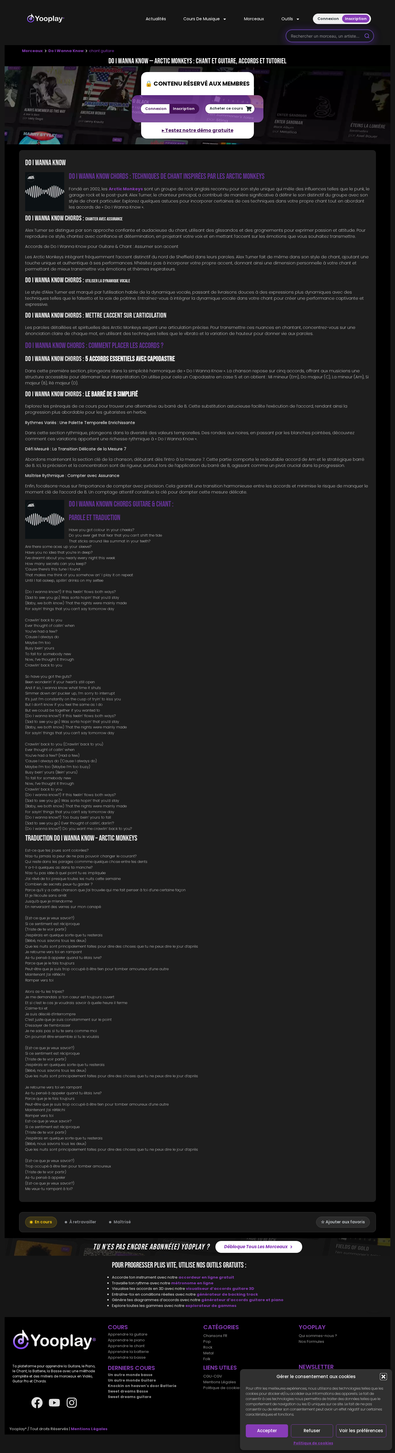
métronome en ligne (192, 1283)
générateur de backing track (227, 1294)
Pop (207, 1341)
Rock (208, 1347)
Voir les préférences (361, 1431)
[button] (383, 1377)
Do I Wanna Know (66, 51)
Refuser (312, 1431)
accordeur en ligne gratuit (206, 1277)
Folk (207, 1359)
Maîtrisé (122, 1222)
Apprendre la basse (127, 1357)
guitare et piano (266, 1300)
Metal (208, 1353)
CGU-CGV (212, 1376)
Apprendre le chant (126, 1346)
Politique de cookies (313, 1443)
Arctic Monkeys (126, 189)
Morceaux (254, 19)
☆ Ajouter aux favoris (343, 1222)
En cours (43, 1222)
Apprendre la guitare (127, 1334)
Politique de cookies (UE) (226, 1388)
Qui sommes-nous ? (318, 1335)
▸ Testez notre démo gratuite (197, 130)
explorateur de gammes (211, 1305)
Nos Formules (311, 1341)
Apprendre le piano (126, 1340)
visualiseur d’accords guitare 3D (220, 1288)
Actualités (156, 19)
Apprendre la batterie (128, 1351)
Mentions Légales (219, 1382)
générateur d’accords (225, 1300)
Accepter (267, 1431)
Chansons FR (215, 1335)
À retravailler (82, 1222)
